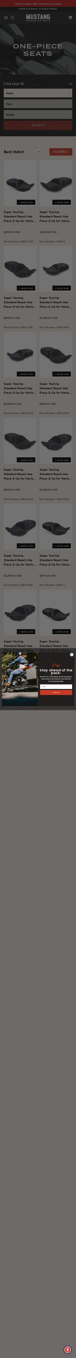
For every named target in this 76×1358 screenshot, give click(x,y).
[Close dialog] (71, 654)
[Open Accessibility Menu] (68, 1350)
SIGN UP (56, 692)
